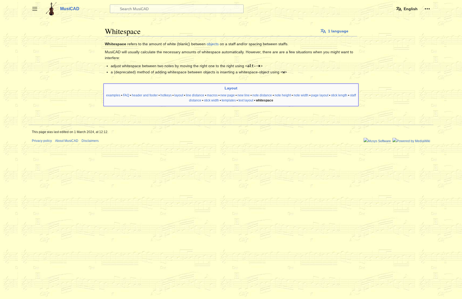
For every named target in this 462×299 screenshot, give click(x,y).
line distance (195, 95)
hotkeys (166, 95)
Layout (231, 88)
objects (213, 44)
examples (113, 95)
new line (243, 95)
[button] (35, 9)
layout (178, 95)
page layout (319, 95)
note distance (262, 95)
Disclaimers (90, 141)
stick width (211, 100)
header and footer (145, 95)
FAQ (126, 95)
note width (301, 95)
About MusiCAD (66, 141)
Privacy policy (42, 141)
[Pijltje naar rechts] (258, 66)
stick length (339, 95)
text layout (245, 100)
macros (212, 95)
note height (283, 95)
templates (229, 100)
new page (227, 95)
